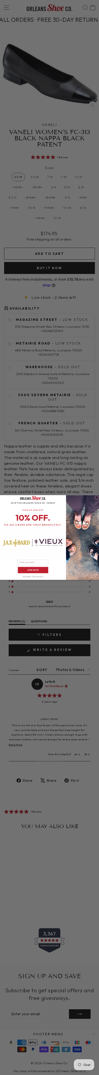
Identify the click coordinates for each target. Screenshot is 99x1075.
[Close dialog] (96, 497)
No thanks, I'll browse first (33, 576)
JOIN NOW (33, 570)
